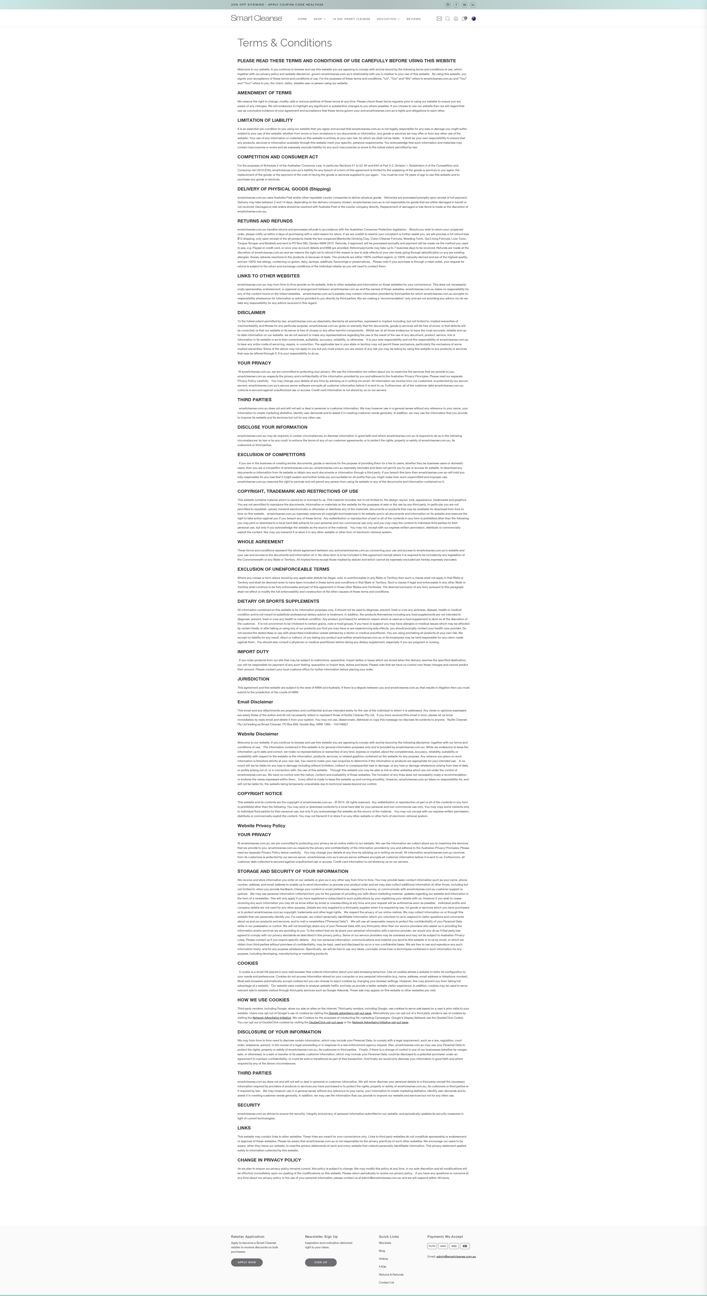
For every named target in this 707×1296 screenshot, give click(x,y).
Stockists (385, 1242)
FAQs (382, 1266)
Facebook (456, 5)
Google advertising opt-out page (349, 1013)
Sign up (320, 1262)
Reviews (414, 19)
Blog (382, 1250)
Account (456, 18)
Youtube (465, 5)
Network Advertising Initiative (272, 1017)
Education (386, 19)
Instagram (448, 5)
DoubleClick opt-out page (326, 1022)
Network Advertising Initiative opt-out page (380, 1022)
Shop (318, 19)
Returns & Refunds (391, 1274)
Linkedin (473, 5)
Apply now (247, 1262)
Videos (383, 1258)
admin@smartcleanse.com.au (456, 1256)
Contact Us (386, 1282)
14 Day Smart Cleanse (351, 19)
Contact (439, 18)
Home (302, 19)
